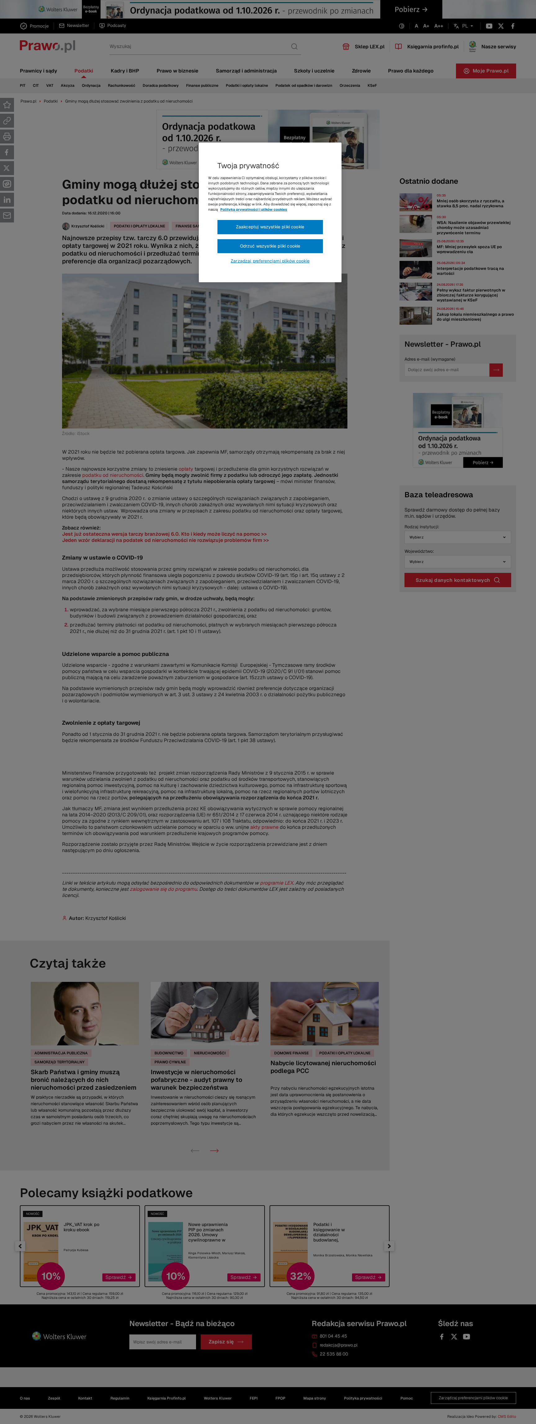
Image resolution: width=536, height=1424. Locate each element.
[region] (270, 213)
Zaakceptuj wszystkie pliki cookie (270, 227)
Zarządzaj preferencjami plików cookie (270, 261)
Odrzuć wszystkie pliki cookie (270, 246)
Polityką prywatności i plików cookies (253, 209)
